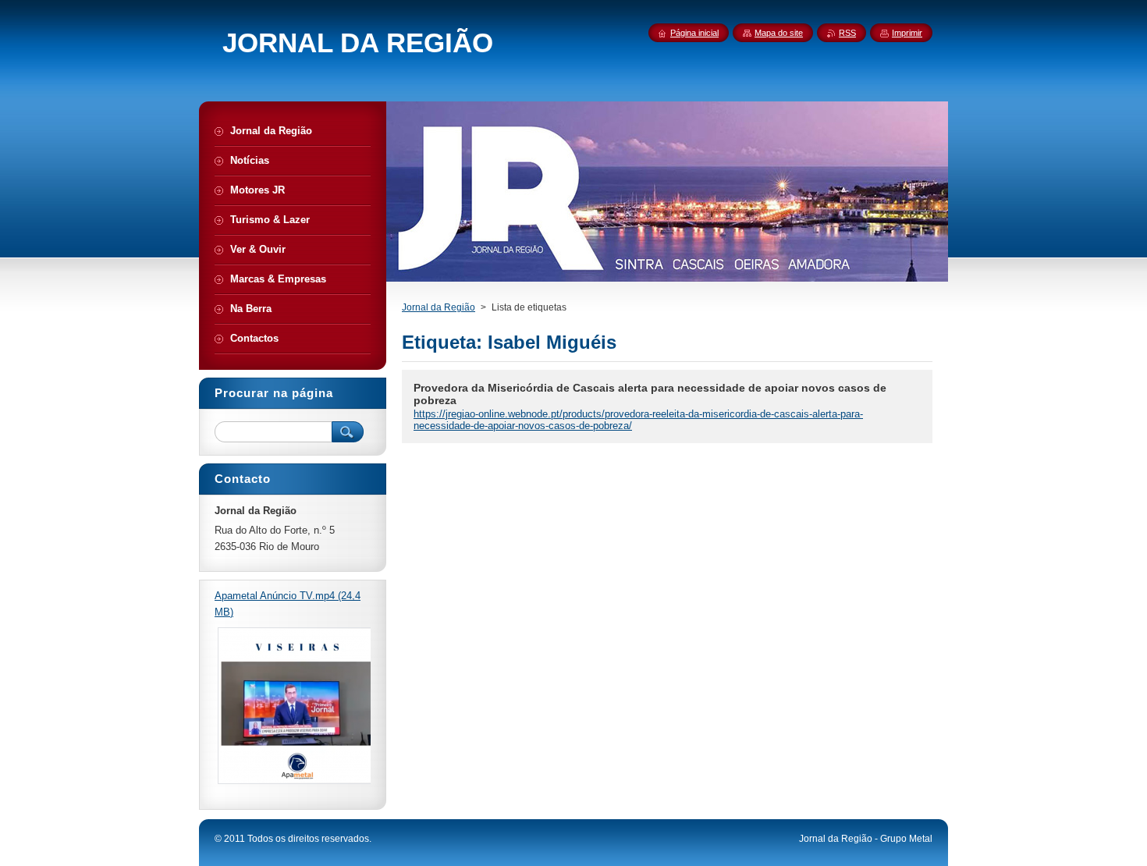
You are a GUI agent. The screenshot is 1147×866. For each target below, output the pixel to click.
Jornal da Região (438, 307)
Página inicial (694, 32)
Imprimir (907, 32)
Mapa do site (779, 32)
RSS (847, 32)
